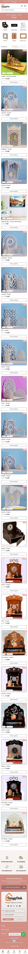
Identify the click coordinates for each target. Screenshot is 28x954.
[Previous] (2, 62)
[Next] (25, 62)
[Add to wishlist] (24, 72)
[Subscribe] (24, 887)
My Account (5, 929)
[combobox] (14, 10)
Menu (3, 926)
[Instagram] (11, 906)
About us (8, 919)
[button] (21, 6)
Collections (13, 14)
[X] (14, 906)
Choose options (14, 82)
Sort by (23, 46)
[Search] (3, 10)
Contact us (20, 919)
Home (7, 14)
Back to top (15, 946)
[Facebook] (8, 906)
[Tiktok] (16, 906)
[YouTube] (19, 906)
